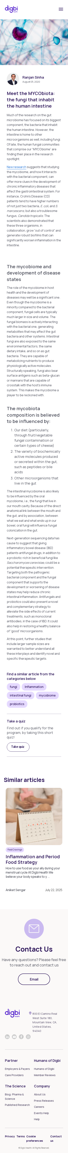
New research (16, 167)
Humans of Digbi (44, 1069)
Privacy (10, 1136)
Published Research (17, 1105)
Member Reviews (45, 1075)
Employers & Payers (17, 1069)
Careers (39, 1107)
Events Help (41, 1113)
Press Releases (44, 1100)
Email (34, 979)
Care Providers (14, 1075)
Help (37, 1119)
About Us (40, 1094)
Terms (20, 1136)
